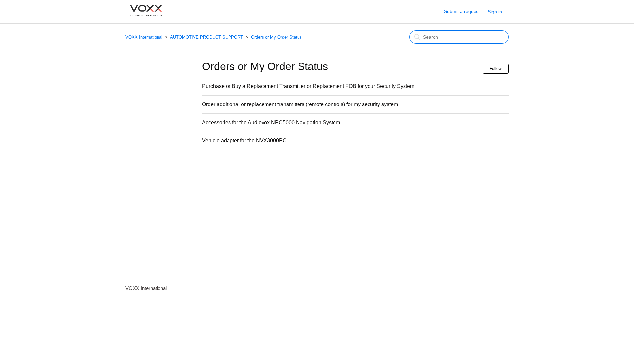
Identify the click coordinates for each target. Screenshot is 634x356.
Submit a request (462, 11)
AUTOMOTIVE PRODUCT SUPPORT (206, 37)
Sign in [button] (495, 11)
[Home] (146, 19)
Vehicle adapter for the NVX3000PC (244, 140)
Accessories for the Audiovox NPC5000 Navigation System (271, 122)
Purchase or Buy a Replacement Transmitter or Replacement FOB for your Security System (308, 86)
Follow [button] (496, 68)
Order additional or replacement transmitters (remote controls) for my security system (300, 104)
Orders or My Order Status (276, 37)
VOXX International (143, 37)
